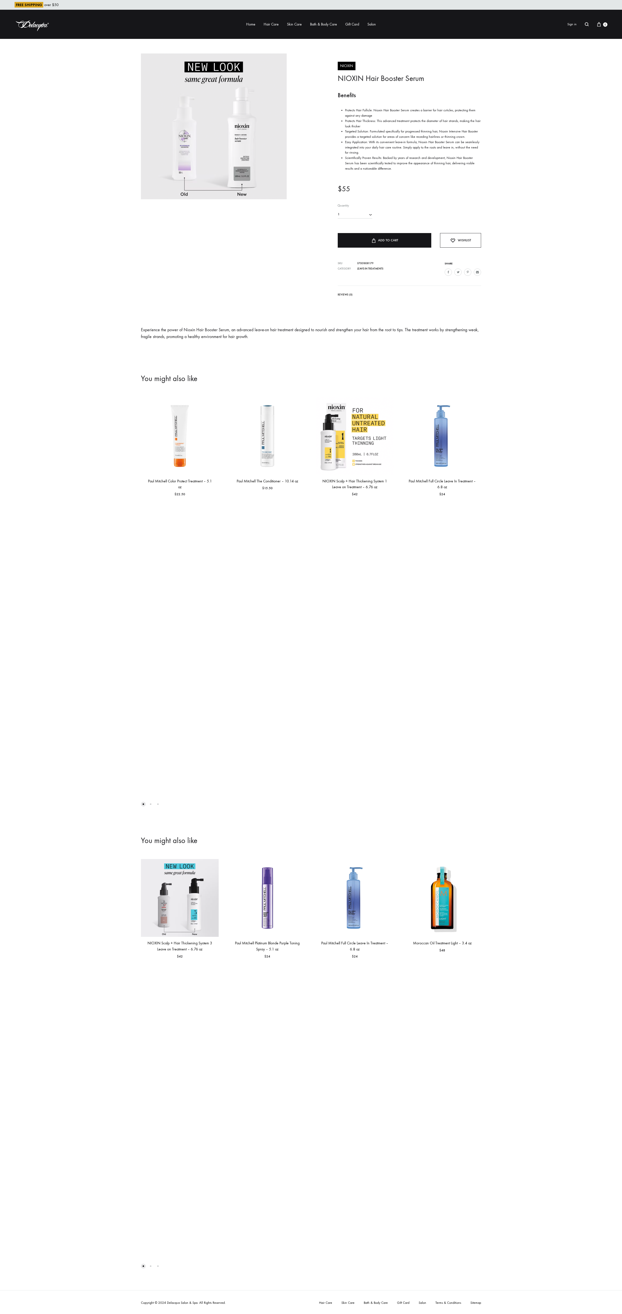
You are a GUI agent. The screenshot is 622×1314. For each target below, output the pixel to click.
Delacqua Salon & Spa (182, 1303)
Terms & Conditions (448, 1303)
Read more (155, 500)
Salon (371, 24)
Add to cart (388, 240)
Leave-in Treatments (370, 268)
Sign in (572, 24)
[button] (143, 804)
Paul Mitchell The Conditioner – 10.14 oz (267, 481)
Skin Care (294, 24)
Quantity (343, 205)
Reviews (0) (345, 294)
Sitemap (475, 1303)
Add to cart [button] (331, 500)
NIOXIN (346, 65)
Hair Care (271, 24)
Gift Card (352, 24)
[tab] (345, 296)
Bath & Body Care (323, 24)
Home (250, 24)
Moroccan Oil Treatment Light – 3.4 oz (442, 943)
